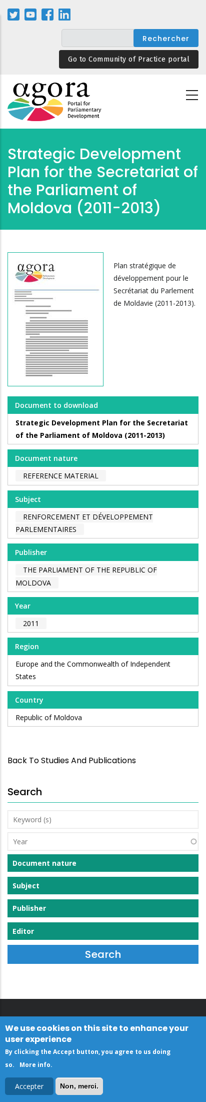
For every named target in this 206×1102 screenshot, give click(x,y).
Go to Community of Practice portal (129, 59)
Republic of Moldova (49, 717)
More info (35, 1064)
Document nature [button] (44, 863)
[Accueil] (55, 102)
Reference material (60, 475)
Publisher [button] (29, 908)
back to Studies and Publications (72, 760)
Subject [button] (26, 885)
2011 (31, 623)
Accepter (29, 1086)
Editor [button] (23, 931)
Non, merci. (79, 1086)
